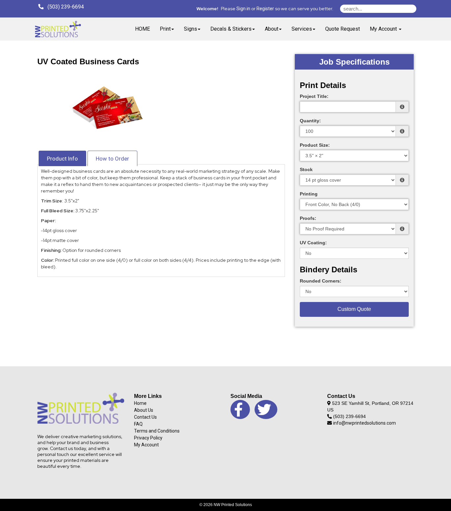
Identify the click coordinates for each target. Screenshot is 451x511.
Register (265, 8)
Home (140, 403)
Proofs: (308, 218)
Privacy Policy (148, 437)
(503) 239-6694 (64, 7)
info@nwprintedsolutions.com (364, 423)
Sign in (243, 8)
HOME (142, 29)
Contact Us (145, 417)
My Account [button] (384, 29)
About (271, 29)
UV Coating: (313, 242)
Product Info (62, 158)
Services (302, 29)
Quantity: (310, 120)
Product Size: (315, 145)
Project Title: (314, 96)
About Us (143, 410)
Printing (309, 193)
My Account (146, 444)
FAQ (138, 424)
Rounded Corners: (320, 281)
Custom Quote (354, 309)
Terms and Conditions (157, 431)
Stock (306, 169)
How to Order (112, 158)
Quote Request (342, 29)
